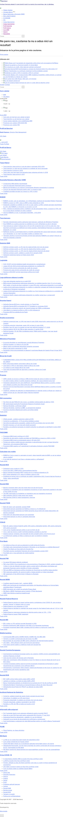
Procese (3, 375)
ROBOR (2, 197)
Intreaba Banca (8, 12)
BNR (4, 94)
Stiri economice (6, 398)
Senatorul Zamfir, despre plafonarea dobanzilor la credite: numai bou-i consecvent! (29, 295)
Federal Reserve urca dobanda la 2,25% (15, 606)
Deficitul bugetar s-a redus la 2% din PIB (15, 344)
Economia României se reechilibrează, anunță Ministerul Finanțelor (23, 342)
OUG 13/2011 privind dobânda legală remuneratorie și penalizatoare (24, 264)
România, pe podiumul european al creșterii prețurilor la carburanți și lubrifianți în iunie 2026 (32, 427)
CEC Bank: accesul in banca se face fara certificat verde (20, 766)
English (2, 84)
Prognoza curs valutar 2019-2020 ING (15, 123)
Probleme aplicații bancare (11, 784)
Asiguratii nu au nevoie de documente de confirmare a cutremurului (24, 719)
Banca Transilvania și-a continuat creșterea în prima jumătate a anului (26, 71)
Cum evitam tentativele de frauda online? (16, 741)
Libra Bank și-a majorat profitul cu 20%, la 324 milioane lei (21, 310)
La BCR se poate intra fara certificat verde (16, 761)
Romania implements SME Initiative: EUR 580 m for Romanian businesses (26, 625)
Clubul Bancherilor (9, 22)
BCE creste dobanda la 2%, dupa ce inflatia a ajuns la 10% (21, 474)
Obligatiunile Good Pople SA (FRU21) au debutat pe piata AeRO (23, 687)
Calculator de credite (8, 452)
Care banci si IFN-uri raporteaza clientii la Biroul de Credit (21, 365)
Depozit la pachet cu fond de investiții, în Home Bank (21, 65)
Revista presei (7, 790)
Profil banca (7, 28)
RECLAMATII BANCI (9, 16)
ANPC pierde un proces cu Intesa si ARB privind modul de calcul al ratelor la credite (29, 379)
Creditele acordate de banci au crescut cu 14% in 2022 (20, 191)
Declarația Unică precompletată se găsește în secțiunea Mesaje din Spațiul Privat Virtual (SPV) (32, 350)
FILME (2, 727)
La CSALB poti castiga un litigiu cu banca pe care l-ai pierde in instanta (25, 536)
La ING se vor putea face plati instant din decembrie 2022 (21, 740)
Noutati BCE (4, 465)
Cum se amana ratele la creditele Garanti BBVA (17, 768)
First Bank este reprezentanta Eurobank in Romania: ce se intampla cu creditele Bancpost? (31, 547)
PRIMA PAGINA (7, 10)
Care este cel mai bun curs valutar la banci (16, 117)
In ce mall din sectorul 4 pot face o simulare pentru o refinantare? (23, 459)
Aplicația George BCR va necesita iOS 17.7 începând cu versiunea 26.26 (25, 306)
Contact (7, 84)
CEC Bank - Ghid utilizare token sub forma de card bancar (21, 642)
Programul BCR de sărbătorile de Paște (15, 312)
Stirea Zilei (6, 772)
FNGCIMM (4, 432)
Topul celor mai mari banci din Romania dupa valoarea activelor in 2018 (25, 172)
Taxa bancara (5, 218)
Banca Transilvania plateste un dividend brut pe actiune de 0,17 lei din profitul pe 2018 (30, 683)
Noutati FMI (4, 558)
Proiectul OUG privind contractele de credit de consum (20, 268)
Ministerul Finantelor (8, 339)
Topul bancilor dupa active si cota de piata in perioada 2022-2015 (24, 166)
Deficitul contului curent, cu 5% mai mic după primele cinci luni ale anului (25, 247)
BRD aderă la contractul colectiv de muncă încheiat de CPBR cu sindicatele (26, 308)
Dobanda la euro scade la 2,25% (13, 468)
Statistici (3, 415)
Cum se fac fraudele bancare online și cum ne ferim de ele (21, 530)
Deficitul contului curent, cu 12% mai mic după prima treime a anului (24, 249)
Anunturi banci (5, 300)
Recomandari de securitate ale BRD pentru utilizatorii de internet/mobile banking (28, 640)
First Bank (4, 541)
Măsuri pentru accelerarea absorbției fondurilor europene (21, 346)
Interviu (5, 776)
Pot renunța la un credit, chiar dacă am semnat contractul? (23, 67)
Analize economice (7, 318)
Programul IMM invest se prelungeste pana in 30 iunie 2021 (21, 440)
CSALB (2, 522)
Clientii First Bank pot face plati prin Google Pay (18, 549)
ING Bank (3, 736)
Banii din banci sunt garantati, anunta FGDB (16, 507)
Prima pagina (4, 54)
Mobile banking (5, 633)
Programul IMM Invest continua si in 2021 (16, 436)
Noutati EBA (4, 484)
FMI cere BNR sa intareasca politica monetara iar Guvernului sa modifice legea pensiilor (30, 570)
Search (5, 32)
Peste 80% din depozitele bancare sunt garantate (18, 514)
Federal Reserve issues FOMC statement (15, 614)
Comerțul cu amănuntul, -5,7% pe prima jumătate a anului (21, 421)
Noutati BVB (4, 675)
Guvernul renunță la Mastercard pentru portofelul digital (20, 410)
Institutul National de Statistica (11, 692)
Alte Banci (6, 96)
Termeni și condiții (9, 794)
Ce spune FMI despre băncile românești (15, 562)
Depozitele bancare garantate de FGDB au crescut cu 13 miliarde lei (24, 509)
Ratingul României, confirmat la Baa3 (14, 406)
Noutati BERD (5, 579)
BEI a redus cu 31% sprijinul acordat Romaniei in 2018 (19, 623)
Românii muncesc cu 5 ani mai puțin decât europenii (19, 425)
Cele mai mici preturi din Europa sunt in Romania (18, 658)
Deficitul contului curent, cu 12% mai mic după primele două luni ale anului (26, 251)
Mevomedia (3, 811)
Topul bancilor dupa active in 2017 (14, 174)
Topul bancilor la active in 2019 (13, 170)
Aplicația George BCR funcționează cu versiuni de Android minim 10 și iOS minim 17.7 (31, 69)
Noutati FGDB (5, 503)
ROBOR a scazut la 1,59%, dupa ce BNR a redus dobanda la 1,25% (23, 203)
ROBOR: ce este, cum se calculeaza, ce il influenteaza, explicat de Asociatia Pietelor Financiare (32, 201)
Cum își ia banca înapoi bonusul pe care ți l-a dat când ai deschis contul (27, 82)
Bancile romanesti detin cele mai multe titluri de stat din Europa (23, 487)
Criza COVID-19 (6, 755)
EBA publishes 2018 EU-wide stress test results (18, 495)
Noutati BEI (4, 620)
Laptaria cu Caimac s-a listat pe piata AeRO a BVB (19, 681)
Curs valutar (4, 91)
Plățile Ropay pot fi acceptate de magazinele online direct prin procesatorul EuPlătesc (31, 63)
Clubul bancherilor (9, 24)
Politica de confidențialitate (11, 796)
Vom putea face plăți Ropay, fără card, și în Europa (20, 79)
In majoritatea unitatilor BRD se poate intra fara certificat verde (23, 759)
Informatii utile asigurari (9, 709)
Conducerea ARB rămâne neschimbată (15, 183)
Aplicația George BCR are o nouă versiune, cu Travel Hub (21, 304)
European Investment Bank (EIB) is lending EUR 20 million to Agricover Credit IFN (28, 627)
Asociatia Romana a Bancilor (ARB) (13, 180)
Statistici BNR (5, 243)
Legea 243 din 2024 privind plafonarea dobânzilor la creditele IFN (23, 266)
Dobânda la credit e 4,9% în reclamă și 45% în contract (22, 73)
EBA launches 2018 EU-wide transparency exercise (19, 497)
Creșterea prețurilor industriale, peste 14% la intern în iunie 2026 (23, 325)
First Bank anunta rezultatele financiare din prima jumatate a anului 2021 (25, 551)
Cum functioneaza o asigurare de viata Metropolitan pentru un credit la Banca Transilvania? (31, 721)
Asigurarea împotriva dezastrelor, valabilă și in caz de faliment (22, 717)
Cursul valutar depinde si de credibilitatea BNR (17, 121)
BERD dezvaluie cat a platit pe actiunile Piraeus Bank (19, 589)
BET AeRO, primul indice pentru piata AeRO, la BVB (19, 679)
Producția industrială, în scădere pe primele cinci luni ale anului (22, 700)
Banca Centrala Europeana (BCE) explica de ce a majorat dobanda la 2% (25, 472)
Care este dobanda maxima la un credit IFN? (17, 281)
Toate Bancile (4, 157)
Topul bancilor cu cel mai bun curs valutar (16, 119)
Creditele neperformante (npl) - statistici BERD (17, 583)
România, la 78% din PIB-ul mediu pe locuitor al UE (19, 704)
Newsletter (6, 34)
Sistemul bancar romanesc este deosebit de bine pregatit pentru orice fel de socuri (29, 534)
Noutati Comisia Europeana (10, 650)
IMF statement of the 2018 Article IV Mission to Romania (20, 574)
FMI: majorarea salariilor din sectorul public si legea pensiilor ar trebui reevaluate (28, 572)
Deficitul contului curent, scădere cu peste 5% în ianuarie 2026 (22, 253)
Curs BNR (6, 30)
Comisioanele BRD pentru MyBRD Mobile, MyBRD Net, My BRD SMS (24, 637)
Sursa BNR (3, 115)
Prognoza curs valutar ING (11, 125)
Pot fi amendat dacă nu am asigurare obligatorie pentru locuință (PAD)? (25, 713)
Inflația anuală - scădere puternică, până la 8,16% (18, 419)
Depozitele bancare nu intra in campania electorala (19, 516)
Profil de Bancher (6, 128)
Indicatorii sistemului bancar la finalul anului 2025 (18, 255)
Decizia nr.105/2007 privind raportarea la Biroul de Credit (21, 272)
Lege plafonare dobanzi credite (11, 277)
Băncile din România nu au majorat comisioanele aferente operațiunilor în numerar (28, 187)
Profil (5, 782)
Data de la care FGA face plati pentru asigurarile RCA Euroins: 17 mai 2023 (26, 715)
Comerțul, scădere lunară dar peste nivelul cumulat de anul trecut (23, 696)
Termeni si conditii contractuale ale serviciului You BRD (20, 639)
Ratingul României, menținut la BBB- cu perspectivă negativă (22, 408)
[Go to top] (2, 815)
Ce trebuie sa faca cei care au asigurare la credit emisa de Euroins (24, 545)
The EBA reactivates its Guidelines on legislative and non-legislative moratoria (27, 493)
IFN (4, 20)
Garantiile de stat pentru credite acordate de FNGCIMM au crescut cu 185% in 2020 (29, 438)
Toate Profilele (4, 144)
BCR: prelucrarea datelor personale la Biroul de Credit (20, 363)
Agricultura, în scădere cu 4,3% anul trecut (16, 698)
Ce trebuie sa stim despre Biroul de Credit (16, 367)
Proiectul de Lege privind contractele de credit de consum (21, 270)
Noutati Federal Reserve (9, 599)
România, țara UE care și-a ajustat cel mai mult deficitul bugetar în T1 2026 (26, 327)
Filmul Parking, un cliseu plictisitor (13, 730)
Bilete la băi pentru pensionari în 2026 (15, 348)
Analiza (5, 778)
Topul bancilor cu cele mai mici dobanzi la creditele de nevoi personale (25, 168)
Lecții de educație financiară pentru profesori (17, 185)
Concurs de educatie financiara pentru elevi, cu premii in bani (22, 189)
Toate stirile (3, 176)
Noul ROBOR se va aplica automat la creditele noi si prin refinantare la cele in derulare (30, 224)
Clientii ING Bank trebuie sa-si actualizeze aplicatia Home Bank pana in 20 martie (28, 743)
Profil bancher (7, 26)
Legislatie (3, 260)
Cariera (5, 786)
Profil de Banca (5, 147)
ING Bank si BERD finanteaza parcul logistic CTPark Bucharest (22, 591)
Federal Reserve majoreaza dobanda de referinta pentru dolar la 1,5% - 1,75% (27, 612)
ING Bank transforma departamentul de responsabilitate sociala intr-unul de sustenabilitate (31, 749)
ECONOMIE (6, 18)
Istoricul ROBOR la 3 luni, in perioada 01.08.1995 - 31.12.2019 (22, 212)
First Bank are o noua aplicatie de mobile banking (18, 553)
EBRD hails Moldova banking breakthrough (16, 593)
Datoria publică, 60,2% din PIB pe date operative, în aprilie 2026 (23, 329)
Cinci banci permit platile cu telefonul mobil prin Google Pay (22, 644)
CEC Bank (3, 153)
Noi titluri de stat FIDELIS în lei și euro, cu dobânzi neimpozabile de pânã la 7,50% (28, 402)
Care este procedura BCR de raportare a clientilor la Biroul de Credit (24, 369)
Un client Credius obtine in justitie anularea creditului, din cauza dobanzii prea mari (29, 381)
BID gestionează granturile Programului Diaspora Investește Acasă (23, 404)
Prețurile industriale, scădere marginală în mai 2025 (19, 702)
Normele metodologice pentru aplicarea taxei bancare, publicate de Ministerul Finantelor (30, 222)
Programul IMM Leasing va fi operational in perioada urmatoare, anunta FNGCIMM (28, 446)
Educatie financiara (9, 774)
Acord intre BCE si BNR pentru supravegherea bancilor (20, 470)
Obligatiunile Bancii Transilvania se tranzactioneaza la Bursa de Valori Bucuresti (27, 685)
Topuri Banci (4, 163)
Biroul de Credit (6, 356)
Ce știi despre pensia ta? (12, 80)
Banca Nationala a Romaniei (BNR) (14, 14)
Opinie (5, 780)
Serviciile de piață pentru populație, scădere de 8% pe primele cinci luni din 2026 (28, 423)
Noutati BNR (7, 788)
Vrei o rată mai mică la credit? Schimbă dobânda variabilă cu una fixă (25, 532)
